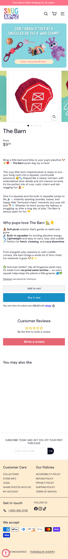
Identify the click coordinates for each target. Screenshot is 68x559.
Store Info (9, 478)
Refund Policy (44, 478)
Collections (11, 474)
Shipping (7, 279)
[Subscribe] (51, 451)
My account (10, 491)
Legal (6, 482)
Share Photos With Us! (17, 487)
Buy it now (34, 297)
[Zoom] (54, 116)
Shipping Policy (45, 487)
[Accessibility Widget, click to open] (6, 553)
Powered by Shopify (42, 551)
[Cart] (54, 13)
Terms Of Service (46, 491)
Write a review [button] (34, 342)
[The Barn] (26, 396)
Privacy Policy (45, 482)
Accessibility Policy (48, 474)
